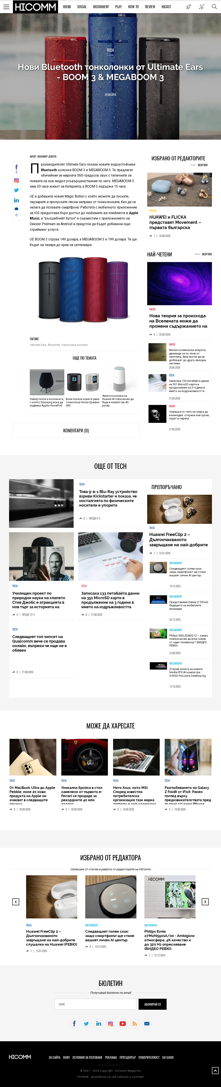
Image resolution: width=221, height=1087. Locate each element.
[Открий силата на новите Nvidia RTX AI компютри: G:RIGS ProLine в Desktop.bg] (158, 666)
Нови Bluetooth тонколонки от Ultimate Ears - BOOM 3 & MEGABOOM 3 (110, 72)
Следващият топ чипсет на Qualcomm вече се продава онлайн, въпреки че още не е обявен (39, 643)
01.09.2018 (110, 94)
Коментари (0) (76, 430)
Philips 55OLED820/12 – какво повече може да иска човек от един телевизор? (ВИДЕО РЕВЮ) (188, 640)
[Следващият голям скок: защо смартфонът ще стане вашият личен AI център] (158, 568)
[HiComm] (35, 6)
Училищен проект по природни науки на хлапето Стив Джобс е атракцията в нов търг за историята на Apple (38, 602)
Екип (66, 1057)
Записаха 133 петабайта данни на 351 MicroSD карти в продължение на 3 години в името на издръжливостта (189, 386)
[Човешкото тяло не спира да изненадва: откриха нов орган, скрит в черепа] (157, 414)
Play (118, 7)
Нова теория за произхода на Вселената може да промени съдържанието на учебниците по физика (178, 323)
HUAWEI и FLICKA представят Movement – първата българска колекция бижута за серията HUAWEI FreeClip (176, 227)
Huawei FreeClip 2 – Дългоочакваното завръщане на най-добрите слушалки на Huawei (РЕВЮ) (179, 542)
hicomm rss (134, 1023)
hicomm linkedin (98, 1023)
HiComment (101, 7)
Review (150, 7)
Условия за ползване (87, 1057)
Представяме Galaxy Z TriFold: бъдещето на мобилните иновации (189, 605)
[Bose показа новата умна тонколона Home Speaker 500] (83, 382)
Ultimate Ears (38, 344)
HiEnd (67, 7)
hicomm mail (147, 1023)
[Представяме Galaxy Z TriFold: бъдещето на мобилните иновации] (158, 600)
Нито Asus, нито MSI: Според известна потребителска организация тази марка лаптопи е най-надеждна (134, 796)
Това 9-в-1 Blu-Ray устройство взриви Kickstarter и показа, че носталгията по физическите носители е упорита (108, 498)
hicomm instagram (110, 1023)
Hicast (166, 7)
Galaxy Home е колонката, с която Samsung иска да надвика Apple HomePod (47, 402)
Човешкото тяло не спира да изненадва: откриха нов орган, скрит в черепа (189, 415)
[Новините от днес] (188, 6)
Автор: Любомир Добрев (43, 156)
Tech (110, 50)
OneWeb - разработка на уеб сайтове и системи (110, 1076)
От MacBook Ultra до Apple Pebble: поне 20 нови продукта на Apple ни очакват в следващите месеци (32, 796)
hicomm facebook (74, 1023)
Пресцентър (128, 1057)
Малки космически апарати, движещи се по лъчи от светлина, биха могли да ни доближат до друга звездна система (187, 356)
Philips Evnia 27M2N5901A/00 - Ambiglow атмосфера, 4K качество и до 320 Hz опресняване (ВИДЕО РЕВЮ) (169, 940)
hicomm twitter (86, 1023)
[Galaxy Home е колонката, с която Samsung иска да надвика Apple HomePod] (47, 382)
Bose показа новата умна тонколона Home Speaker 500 (82, 402)
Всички (203, 165)
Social (82, 7)
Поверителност (149, 1057)
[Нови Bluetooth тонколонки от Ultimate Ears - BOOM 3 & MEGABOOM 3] (16, 182)
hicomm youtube (122, 1023)
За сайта (54, 1057)
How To (133, 7)
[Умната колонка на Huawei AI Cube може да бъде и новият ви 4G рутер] (119, 379)
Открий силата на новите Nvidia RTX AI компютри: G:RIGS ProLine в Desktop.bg (187, 672)
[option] (179, 355)
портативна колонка (74, 344)
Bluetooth (53, 344)
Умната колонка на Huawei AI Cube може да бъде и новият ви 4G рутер (118, 400)
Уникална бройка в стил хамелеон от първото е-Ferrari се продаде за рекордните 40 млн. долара (82, 796)
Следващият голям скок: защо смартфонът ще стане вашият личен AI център (187, 572)
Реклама (111, 1057)
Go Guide (168, 1057)
